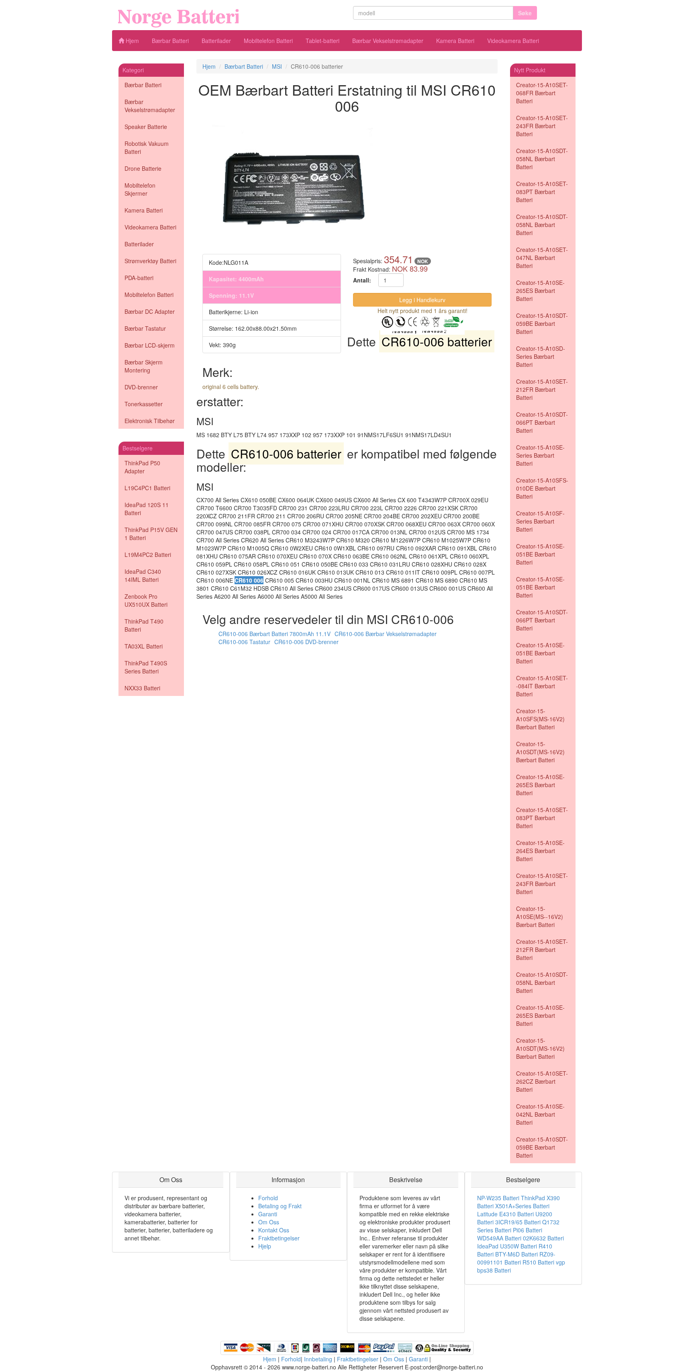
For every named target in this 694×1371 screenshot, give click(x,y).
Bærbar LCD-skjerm (150, 345)
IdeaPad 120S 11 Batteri (147, 509)
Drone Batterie (143, 168)
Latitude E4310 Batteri (505, 1214)
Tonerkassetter (144, 404)
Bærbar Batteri (170, 41)
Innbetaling (318, 1359)
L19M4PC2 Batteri (148, 554)
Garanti (267, 1214)
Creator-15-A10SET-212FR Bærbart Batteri (542, 389)
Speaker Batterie (146, 127)
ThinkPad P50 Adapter (142, 467)
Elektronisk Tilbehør (150, 421)
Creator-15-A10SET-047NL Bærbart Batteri (542, 258)
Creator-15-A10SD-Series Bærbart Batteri (540, 356)
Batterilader (216, 41)
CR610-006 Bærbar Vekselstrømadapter (386, 634)
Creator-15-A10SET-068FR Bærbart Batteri (542, 93)
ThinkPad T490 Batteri (144, 625)
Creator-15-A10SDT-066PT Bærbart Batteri (542, 422)
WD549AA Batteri (499, 1238)
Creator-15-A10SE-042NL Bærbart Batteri (540, 1114)
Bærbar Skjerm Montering (144, 366)
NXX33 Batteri (142, 688)
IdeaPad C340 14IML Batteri (143, 575)
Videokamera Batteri (513, 41)
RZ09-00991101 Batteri (516, 1258)
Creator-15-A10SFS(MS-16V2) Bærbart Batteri (540, 719)
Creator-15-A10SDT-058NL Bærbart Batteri (542, 159)
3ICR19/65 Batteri (518, 1222)
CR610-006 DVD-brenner (306, 642)
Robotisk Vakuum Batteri (147, 147)
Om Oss (268, 1222)
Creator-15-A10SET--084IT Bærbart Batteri (542, 686)
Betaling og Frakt (280, 1206)
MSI (277, 66)
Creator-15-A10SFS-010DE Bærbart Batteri (542, 488)
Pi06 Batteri (527, 1230)
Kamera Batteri (455, 41)
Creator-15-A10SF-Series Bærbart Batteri (540, 521)
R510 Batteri (538, 1262)
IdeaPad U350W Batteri (507, 1246)
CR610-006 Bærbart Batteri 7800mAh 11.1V (274, 634)
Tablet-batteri (322, 41)
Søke (525, 13)
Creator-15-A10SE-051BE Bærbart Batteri (540, 554)
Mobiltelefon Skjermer (140, 189)
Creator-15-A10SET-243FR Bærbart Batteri (542, 126)
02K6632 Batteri (543, 1238)
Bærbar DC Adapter (150, 311)
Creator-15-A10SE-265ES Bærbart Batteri (540, 290)
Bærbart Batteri (244, 66)
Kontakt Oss (273, 1230)
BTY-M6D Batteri (516, 1254)
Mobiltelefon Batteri (268, 41)
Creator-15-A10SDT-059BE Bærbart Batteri (542, 323)
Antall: (362, 280)
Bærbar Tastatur (145, 328)
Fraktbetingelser (279, 1238)
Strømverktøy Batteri (150, 261)
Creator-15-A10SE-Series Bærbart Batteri (540, 455)
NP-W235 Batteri (498, 1198)
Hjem (131, 41)
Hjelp (264, 1246)
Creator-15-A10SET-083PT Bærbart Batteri (542, 192)
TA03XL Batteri (144, 646)
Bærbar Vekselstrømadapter (387, 41)
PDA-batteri (139, 278)
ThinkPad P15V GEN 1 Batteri (151, 534)
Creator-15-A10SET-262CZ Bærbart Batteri (542, 1081)
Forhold (268, 1198)
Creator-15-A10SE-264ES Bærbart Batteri (540, 851)
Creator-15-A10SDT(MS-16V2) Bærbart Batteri (540, 752)
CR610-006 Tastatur (244, 642)
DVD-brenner (141, 387)
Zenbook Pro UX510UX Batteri (146, 600)
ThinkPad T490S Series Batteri (146, 667)
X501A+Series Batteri (522, 1206)
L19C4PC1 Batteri (147, 488)
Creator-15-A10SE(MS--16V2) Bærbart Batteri (539, 916)
